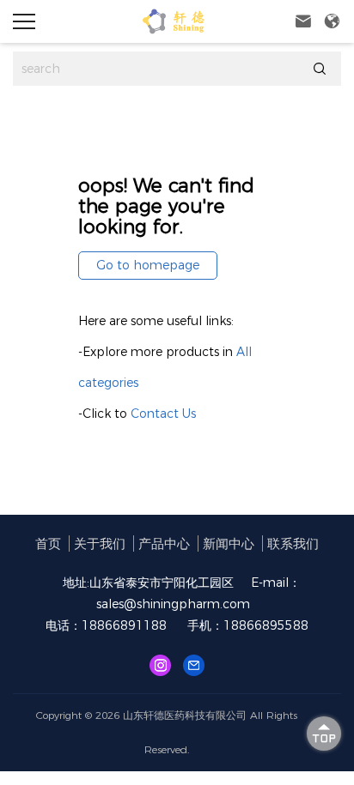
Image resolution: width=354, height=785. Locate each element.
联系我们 (293, 543)
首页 (48, 543)
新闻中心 (228, 543)
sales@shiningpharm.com (173, 604)
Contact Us (163, 413)
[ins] (160, 665)
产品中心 (164, 543)
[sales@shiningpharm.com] (193, 665)
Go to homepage (147, 265)
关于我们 (99, 543)
